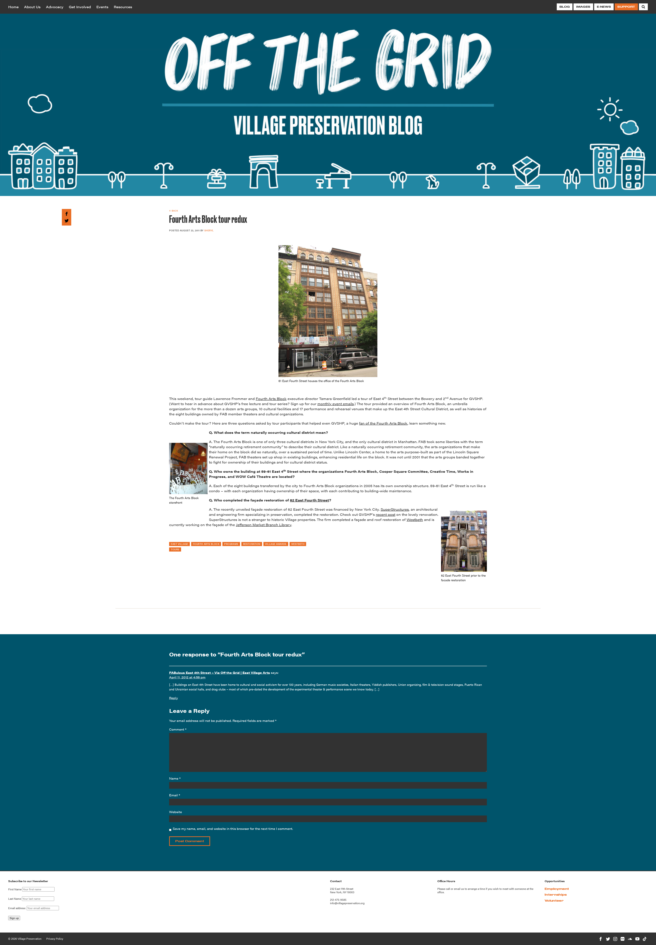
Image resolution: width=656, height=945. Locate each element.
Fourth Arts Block (271, 398)
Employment (557, 888)
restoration (251, 544)
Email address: (17, 908)
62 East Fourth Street (309, 500)
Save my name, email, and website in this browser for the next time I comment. (233, 828)
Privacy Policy (54, 939)
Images (583, 6)
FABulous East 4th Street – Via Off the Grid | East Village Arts (219, 672)
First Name (15, 889)
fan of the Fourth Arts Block (383, 423)
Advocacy (54, 6)
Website (175, 812)
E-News (604, 6)
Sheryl (209, 230)
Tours (175, 549)
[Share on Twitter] (67, 220)
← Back (173, 210)
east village (179, 544)
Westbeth (415, 519)
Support (626, 6)
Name (175, 778)
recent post (385, 514)
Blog (564, 6)
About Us (32, 6)
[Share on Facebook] (67, 213)
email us (459, 889)
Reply (173, 698)
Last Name (14, 898)
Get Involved (80, 6)
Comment (177, 729)
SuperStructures (395, 509)
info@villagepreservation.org (347, 903)
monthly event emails (335, 403)
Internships (556, 894)
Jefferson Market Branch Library (263, 524)
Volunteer (554, 900)
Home (13, 6)
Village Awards (275, 544)
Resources (123, 6)
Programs (231, 544)
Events (102, 6)
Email (174, 795)
